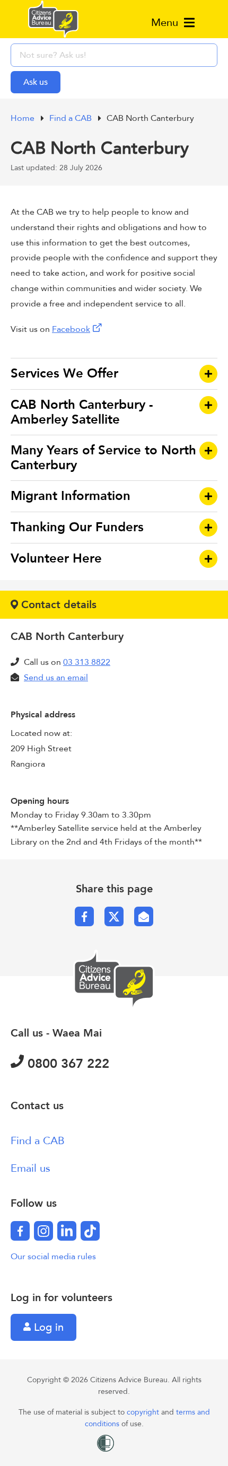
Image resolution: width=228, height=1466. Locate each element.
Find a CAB (71, 118)
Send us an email (56, 677)
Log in (47, 1327)
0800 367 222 (66, 1064)
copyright (144, 1412)
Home (24, 118)
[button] (114, 373)
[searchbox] (114, 55)
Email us (30, 1168)
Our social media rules (53, 1256)
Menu (166, 22)
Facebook (71, 329)
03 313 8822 (86, 662)
